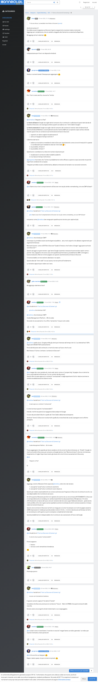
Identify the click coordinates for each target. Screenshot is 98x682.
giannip (34, 207)
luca (33, 567)
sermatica (34, 91)
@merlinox (57, 207)
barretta (34, 49)
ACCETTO (92, 679)
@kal (57, 182)
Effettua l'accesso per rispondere (79, 670)
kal (32, 115)
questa (60, 23)
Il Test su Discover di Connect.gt (50, 211)
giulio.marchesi (36, 281)
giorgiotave (35, 70)
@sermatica (56, 115)
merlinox (34, 182)
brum (33, 18)
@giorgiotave (52, 18)
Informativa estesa (64, 679)
